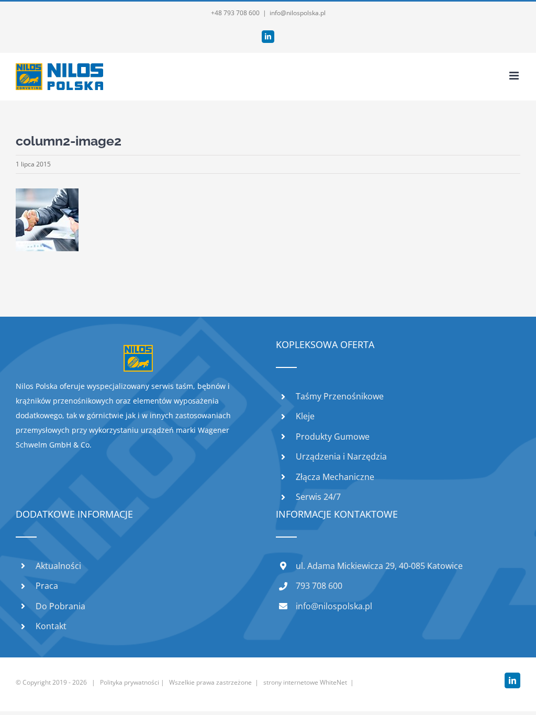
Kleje (305, 416)
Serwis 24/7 (318, 496)
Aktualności (58, 566)
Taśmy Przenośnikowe (340, 396)
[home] (138, 352)
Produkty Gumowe (333, 436)
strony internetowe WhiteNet (305, 682)
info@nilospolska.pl (298, 12)
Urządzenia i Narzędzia (341, 456)
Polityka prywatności (129, 682)
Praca (47, 585)
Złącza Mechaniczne (335, 477)
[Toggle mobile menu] (514, 75)
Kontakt (51, 626)
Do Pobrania (60, 606)
